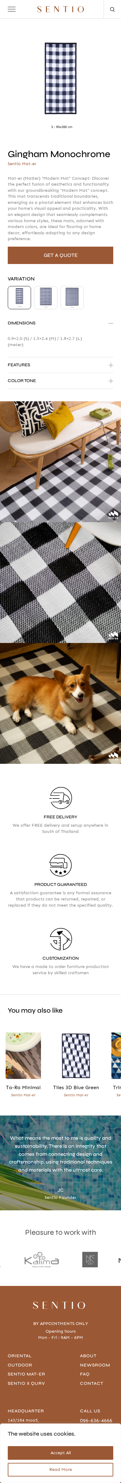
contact (91, 1383)
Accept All (61, 1452)
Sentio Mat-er (26, 1374)
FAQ (85, 1374)
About (88, 1355)
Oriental (20, 1355)
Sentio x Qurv (26, 1383)
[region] (60, 1453)
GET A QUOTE (61, 255)
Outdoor (20, 1365)
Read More (60, 1469)
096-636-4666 (96, 1421)
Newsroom (95, 1365)
